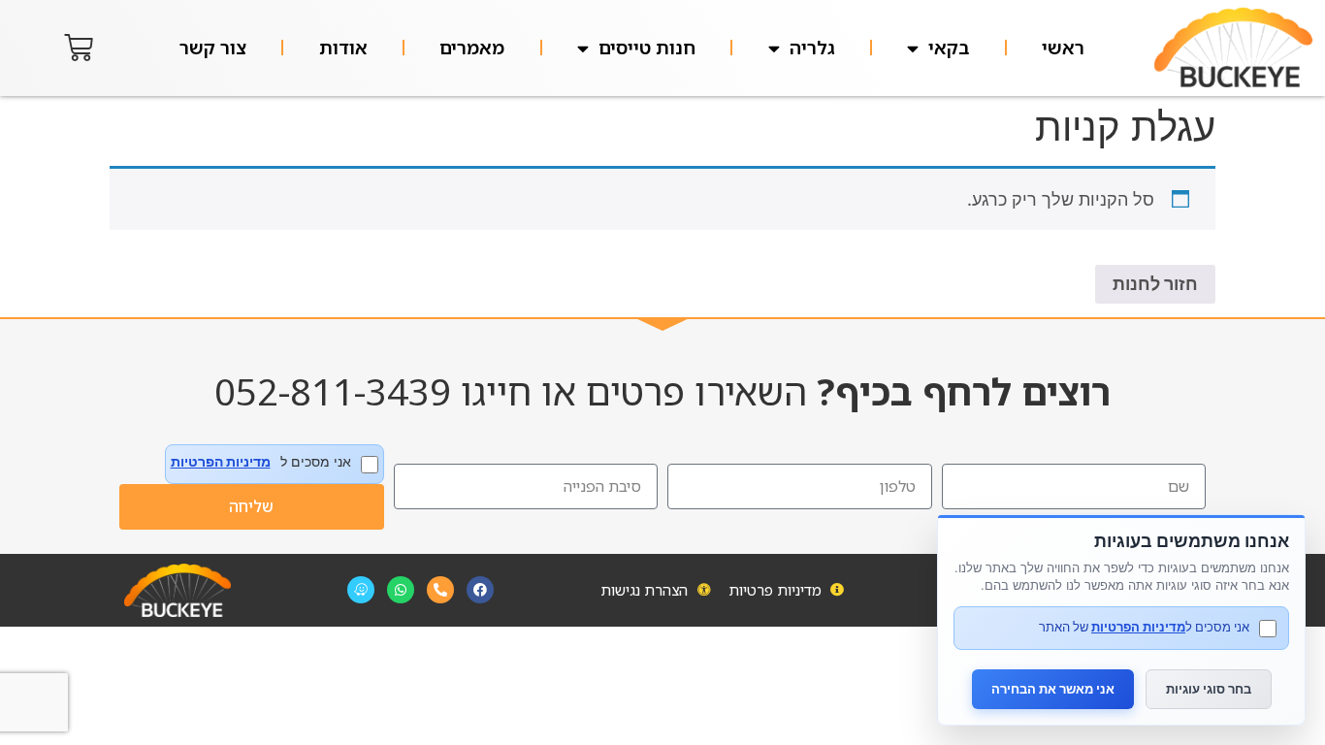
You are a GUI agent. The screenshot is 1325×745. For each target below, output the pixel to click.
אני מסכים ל (261, 462)
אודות (343, 47)
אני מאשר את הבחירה (1053, 688)
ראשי (1063, 47)
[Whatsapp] (400, 589)
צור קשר (212, 47)
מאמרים (471, 47)
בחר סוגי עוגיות (1208, 688)
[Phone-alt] (440, 589)
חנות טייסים (646, 47)
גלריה (812, 47)
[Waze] (360, 589)
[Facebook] (480, 589)
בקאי (948, 47)
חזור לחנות (1155, 284)
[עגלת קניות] (78, 47)
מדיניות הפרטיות (221, 462)
